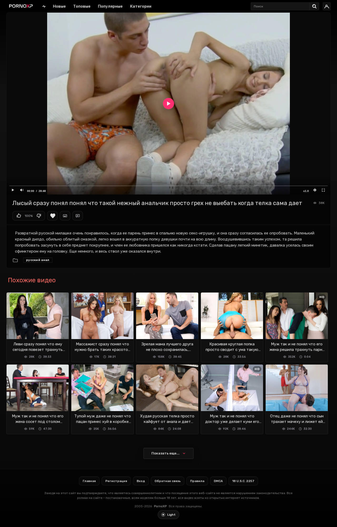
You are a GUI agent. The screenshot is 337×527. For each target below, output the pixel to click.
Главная (44, 6)
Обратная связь (168, 481)
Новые (59, 6)
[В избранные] (52, 215)
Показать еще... (165, 453)
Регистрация (116, 481)
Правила (197, 481)
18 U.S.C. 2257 (243, 481)
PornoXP (160, 506)
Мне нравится (18, 215)
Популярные (110, 6)
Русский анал (37, 260)
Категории (140, 6)
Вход (141, 481)
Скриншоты (65, 216)
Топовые (82, 6)
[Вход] (327, 6)
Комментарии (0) (77, 216)
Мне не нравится (38, 215)
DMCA (218, 481)
